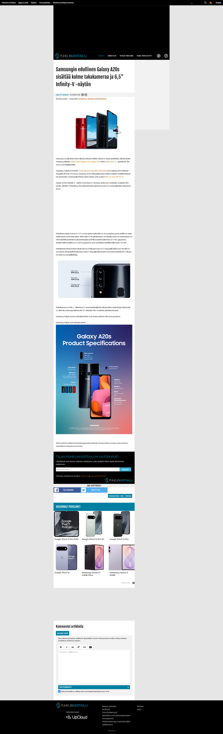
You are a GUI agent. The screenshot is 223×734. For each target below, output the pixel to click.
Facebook (68, 490)
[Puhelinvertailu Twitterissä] (158, 55)
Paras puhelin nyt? (144, 56)
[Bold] (60, 646)
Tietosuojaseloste (108, 719)
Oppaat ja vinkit (23, 3)
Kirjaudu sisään (62, 633)
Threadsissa (91, 99)
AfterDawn (140, 706)
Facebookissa (82, 99)
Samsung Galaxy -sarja (116, 496)
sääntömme (84, 476)
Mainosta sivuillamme (109, 706)
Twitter (95, 490)
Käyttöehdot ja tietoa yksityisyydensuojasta (116, 716)
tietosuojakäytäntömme (98, 476)
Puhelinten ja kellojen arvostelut (63, 3)
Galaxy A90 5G (111, 162)
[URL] (78, 646)
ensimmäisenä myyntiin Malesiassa (92, 171)
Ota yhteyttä (106, 709)
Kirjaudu (218, 3)
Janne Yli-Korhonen (62, 95)
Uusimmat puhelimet (68, 507)
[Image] (90, 646)
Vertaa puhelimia (44, 3)
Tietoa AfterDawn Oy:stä (109, 713)
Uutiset (101, 56)
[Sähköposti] (82, 95)
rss (210, 2)
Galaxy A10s (75, 162)
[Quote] (72, 646)
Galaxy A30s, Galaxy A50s (90, 162)
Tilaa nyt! (125, 470)
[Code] (84, 646)
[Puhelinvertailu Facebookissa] (166, 55)
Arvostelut (112, 56)
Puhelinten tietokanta (9, 3)
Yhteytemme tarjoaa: (72, 712)
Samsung (128, 496)
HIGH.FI (139, 709)
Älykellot (34, 3)
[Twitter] (85, 95)
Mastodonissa (101, 99)
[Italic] (66, 646)
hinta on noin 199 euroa (113, 177)
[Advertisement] (94, 212)
